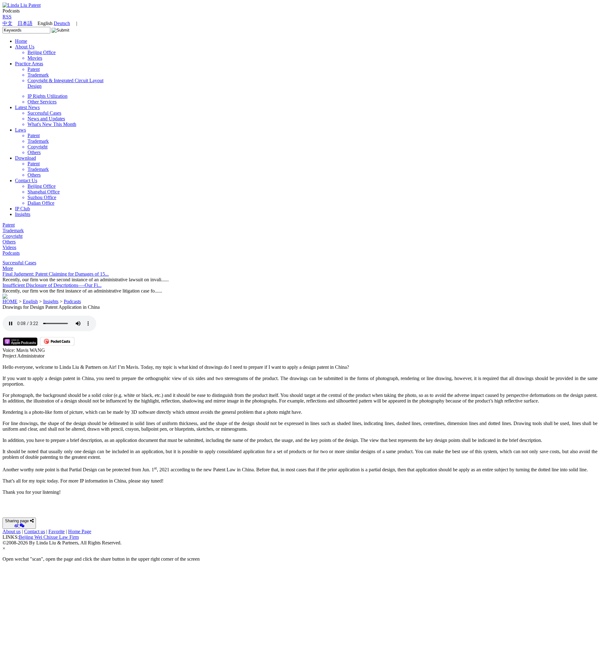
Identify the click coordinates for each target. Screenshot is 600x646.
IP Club (22, 208)
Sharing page (17, 520)
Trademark (13, 230)
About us (11, 531)
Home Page (79, 531)
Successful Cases (19, 262)
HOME (10, 301)
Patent (8, 225)
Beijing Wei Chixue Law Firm (49, 537)
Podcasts (11, 253)
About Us (24, 46)
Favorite (56, 531)
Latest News (27, 107)
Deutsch (62, 23)
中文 (7, 23)
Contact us (34, 531)
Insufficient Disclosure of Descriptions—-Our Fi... (52, 285)
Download (25, 158)
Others (9, 241)
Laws (20, 130)
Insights (22, 214)
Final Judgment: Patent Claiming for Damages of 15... (55, 274)
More (7, 268)
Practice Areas (29, 63)
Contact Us (26, 180)
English (30, 301)
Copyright (12, 236)
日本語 (25, 23)
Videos (9, 247)
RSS (7, 16)
